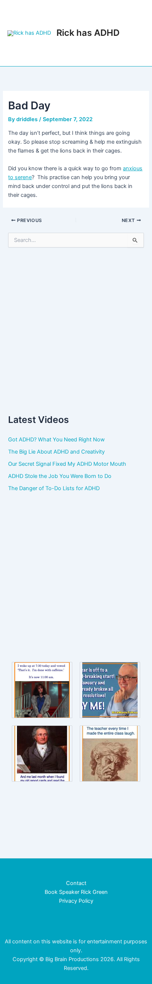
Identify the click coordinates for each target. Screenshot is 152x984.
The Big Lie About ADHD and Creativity (56, 451)
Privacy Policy (76, 901)
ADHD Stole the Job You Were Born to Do (59, 476)
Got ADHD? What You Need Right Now (56, 439)
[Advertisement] (76, 330)
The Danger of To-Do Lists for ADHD (54, 488)
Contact (76, 883)
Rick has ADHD (88, 32)
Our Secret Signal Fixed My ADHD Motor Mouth (67, 464)
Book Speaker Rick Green (76, 892)
